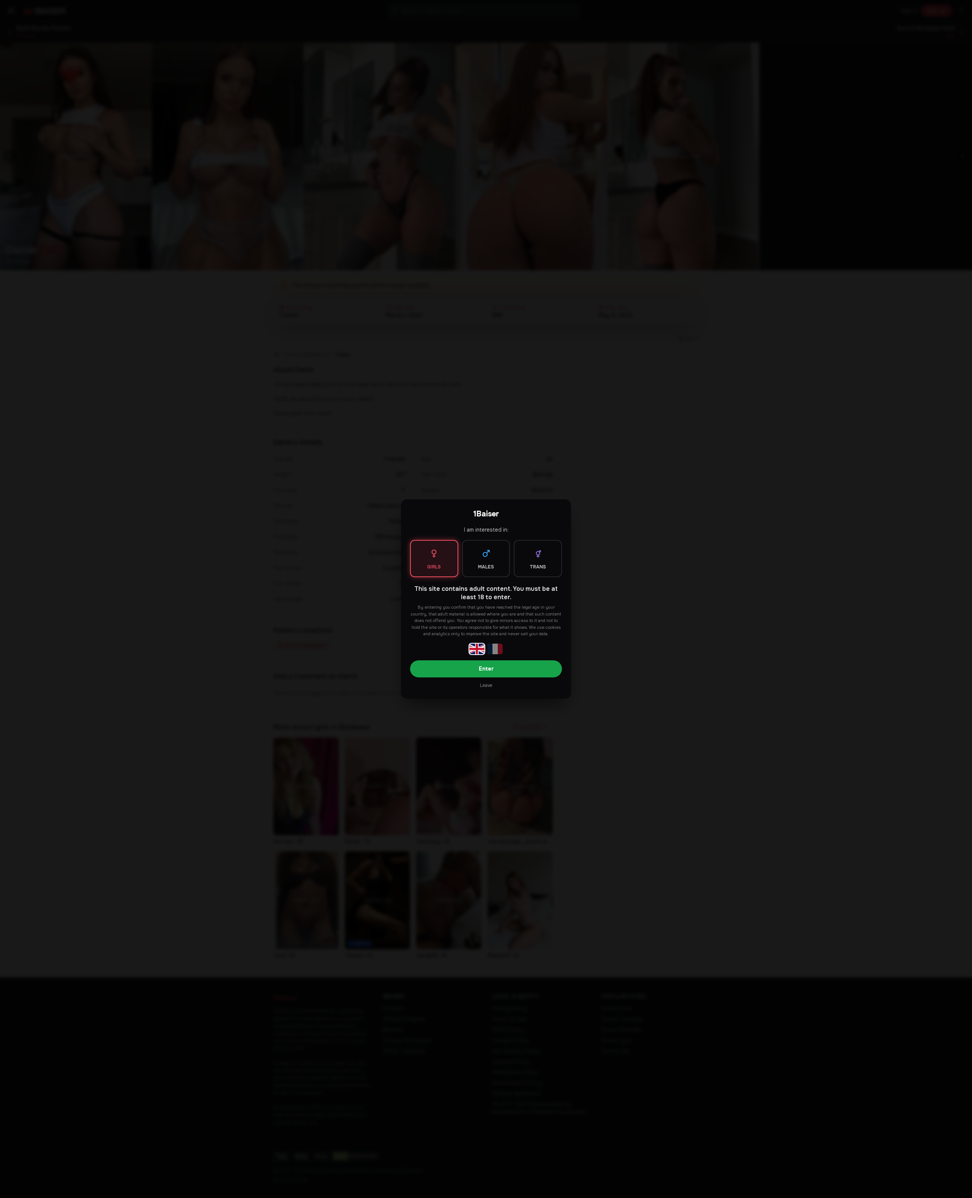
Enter (486, 668)
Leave (486, 685)
